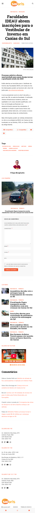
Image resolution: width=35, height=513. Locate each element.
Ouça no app (6, 507)
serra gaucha (14, 148)
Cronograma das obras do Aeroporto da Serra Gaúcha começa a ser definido (17, 404)
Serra (5, 148)
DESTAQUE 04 (14, 11)
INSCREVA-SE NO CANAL (18, 365)
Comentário (7, 228)
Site (5, 258)
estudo (24, 146)
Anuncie (15, 507)
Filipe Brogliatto (7, 43)
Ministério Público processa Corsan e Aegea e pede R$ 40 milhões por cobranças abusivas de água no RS (16, 414)
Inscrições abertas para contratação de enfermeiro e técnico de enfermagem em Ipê (21, 316)
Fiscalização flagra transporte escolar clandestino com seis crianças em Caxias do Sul (17, 211)
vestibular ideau (24, 150)
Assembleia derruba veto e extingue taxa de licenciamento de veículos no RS (21, 294)
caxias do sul (7, 146)
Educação (22, 11)
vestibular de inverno (10, 150)
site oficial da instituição (16, 90)
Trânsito (21, 208)
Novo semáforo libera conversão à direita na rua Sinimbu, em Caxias (21, 326)
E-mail (6, 252)
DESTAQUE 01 (13, 288)
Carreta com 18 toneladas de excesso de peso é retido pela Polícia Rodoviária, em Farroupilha (17, 395)
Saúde (12, 311)
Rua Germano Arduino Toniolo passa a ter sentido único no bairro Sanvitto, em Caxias (21, 337)
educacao (16, 146)
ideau (30, 146)
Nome (6, 246)
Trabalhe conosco (26, 507)
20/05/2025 (16, 43)
